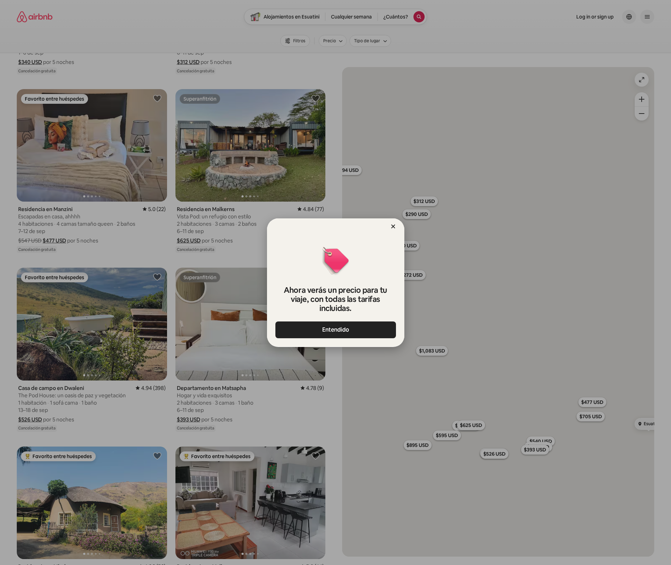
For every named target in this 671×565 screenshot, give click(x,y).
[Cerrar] (393, 226)
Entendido (335, 329)
